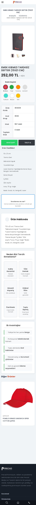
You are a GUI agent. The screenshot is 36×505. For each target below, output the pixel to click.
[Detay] (18, 413)
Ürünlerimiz (23, 16)
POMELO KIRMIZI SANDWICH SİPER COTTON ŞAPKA (16, 419)
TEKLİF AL (27, 143)
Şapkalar (6, 416)
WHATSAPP (10, 143)
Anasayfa (12, 16)
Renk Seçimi (10, 82)
